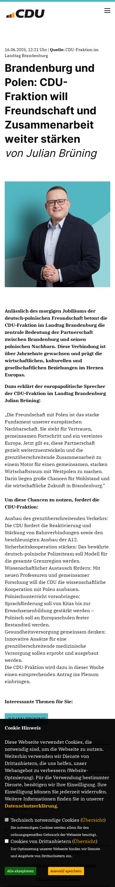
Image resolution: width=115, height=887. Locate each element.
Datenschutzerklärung (31, 806)
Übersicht (93, 820)
